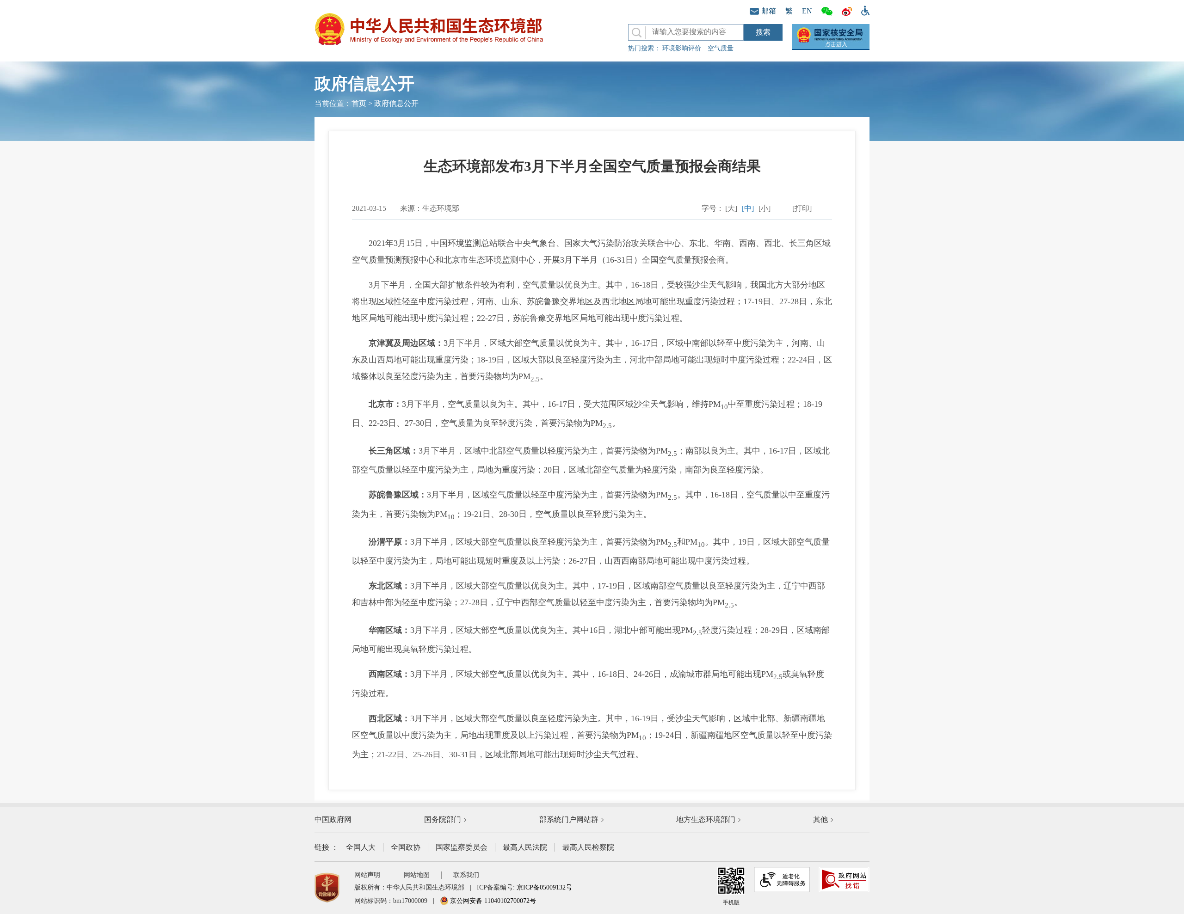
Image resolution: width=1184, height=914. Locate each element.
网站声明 (367, 874)
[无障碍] (863, 10)
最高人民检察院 (588, 847)
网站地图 (417, 874)
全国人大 (361, 847)
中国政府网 (333, 819)
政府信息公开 (396, 103)
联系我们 (466, 874)
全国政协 (405, 847)
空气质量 (721, 48)
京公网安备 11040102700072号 (492, 900)
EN (807, 11)
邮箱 (768, 11)
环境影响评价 (681, 48)
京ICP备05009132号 (544, 887)
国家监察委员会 (461, 847)
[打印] (802, 208)
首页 (359, 103)
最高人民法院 (525, 847)
